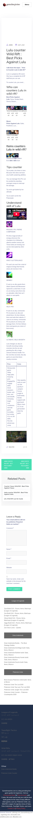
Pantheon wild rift (13, 137)
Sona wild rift (8, 113)
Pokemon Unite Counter (9, 773)
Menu (27, 5)
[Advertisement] (16, 32)
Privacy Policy (20, 808)
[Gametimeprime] (11, 4)
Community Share (9, 795)
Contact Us (11, 808)
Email (8, 558)
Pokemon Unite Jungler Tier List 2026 (16, 690)
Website (9, 567)
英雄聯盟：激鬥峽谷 (8, 759)
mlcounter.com (15, 814)
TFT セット (5, 733)
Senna (21, 111)
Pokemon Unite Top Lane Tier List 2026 (17, 687)
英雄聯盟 (4, 723)
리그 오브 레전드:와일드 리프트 (11, 755)
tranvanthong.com (27, 812)
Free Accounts (22, 795)
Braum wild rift (25, 113)
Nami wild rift (16, 113)
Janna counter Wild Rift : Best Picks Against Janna (8, 464)
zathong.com (16, 812)
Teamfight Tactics (9, 730)
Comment (10, 528)
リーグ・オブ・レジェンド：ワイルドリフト (16, 751)
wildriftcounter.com (6, 817)
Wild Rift (11, 447)
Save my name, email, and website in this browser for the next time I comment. (16, 581)
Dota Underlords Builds (9, 769)
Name (8, 549)
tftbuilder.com (17, 817)
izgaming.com (5, 814)
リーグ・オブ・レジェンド (10, 715)
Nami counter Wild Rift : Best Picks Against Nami (24, 464)
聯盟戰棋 (4, 741)
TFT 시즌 (4, 737)
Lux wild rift (16, 137)
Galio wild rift (8, 137)
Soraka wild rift (12, 113)
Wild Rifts (5, 748)
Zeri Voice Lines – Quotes (12, 627)
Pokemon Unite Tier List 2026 (13, 684)
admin (11, 45)
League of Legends (9, 712)
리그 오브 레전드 (6, 719)
